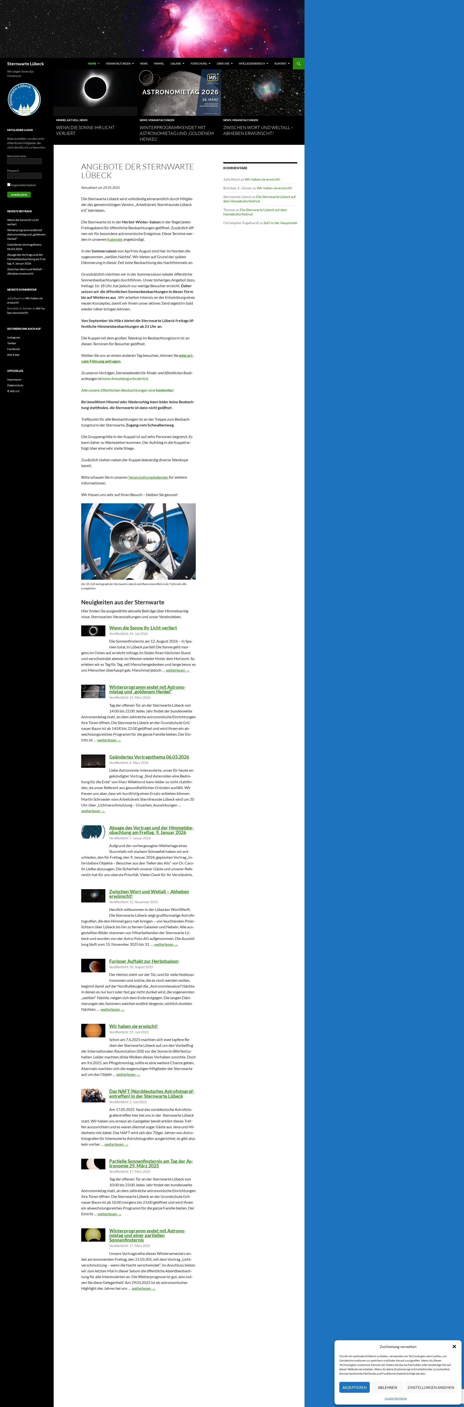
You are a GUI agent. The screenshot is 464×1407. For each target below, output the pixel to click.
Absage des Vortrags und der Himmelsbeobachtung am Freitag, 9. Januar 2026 (151, 830)
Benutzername (16, 156)
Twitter (11, 343)
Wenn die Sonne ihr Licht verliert (143, 627)
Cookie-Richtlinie (396, 1398)
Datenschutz (15, 385)
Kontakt (280, 63)
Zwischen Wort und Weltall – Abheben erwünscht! (149, 894)
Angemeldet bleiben (23, 185)
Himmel (159, 63)
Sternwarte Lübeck (25, 63)
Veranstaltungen (118, 63)
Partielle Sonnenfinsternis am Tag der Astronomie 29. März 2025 (151, 1163)
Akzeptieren (354, 1387)
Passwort (13, 170)
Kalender (115, 239)
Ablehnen (387, 1387)
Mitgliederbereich (252, 63)
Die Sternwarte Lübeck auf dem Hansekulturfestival (259, 199)
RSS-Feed (13, 355)
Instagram (13, 337)
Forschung (199, 63)
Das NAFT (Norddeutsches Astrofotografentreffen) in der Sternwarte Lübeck (152, 1093)
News (144, 63)
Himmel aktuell (67, 120)
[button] (454, 1346)
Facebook (13, 349)
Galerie (176, 63)
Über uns (223, 63)
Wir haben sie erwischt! (133, 1026)
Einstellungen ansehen (431, 1387)
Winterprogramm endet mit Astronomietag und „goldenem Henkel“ (177, 133)
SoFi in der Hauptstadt (280, 223)
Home (92, 63)
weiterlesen (178, 670)
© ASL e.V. (13, 391)
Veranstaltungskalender (148, 477)
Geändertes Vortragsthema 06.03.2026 (149, 757)
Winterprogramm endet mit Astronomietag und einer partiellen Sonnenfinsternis (147, 1235)
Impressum (14, 379)
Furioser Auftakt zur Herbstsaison (144, 961)
